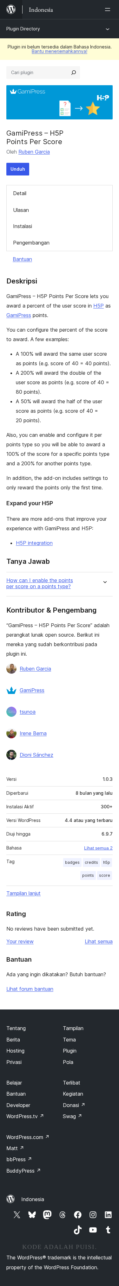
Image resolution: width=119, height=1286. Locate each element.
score (104, 875)
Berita (13, 1039)
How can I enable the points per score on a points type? (39, 583)
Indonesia (32, 1199)
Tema (69, 1039)
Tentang (16, 1028)
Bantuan (22, 259)
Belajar (14, 1082)
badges (72, 862)
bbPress (19, 1159)
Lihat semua (99, 941)
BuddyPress (23, 1171)
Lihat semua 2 (98, 847)
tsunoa (28, 712)
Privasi (14, 1062)
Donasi (74, 1105)
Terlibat (71, 1082)
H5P (98, 305)
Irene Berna (33, 733)
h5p (106, 862)
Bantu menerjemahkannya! (59, 51)
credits (91, 862)
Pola (68, 1062)
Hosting (15, 1050)
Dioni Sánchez (36, 755)
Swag (72, 1116)
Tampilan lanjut (23, 893)
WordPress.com (28, 1137)
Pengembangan (31, 242)
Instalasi (22, 226)
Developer (18, 1105)
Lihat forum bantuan (29, 989)
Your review (20, 941)
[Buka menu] (109, 9)
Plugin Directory (23, 28)
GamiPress (18, 315)
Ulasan (21, 210)
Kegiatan (73, 1094)
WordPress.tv (25, 1116)
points (88, 875)
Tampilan (73, 1028)
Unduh (17, 169)
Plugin (69, 1050)
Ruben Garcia (34, 152)
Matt (15, 1148)
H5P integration (34, 543)
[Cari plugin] (73, 72)
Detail (19, 193)
